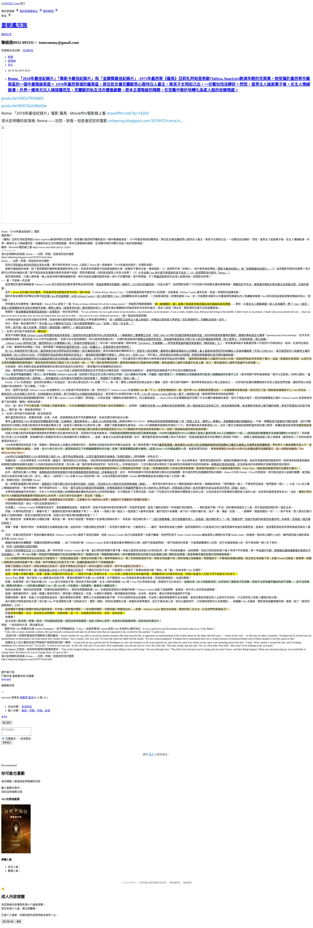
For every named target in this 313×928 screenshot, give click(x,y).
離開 (19, 921)
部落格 (12, 61)
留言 (31, 697)
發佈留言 (7, 742)
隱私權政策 (175, 882)
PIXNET (132, 882)
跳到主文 (6, 34)
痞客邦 (24, 697)
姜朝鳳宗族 (14, 25)
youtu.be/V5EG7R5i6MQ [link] (22, 98)
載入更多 (7, 722)
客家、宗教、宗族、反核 (36, 710)
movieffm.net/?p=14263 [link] (128, 113)
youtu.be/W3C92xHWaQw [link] (24, 105)
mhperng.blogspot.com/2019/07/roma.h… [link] (145, 120)
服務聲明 (187, 882)
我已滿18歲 (8, 921)
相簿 (10, 57)
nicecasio (6, 679)
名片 (10, 64)
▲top (4, 716)
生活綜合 (28, 50)
